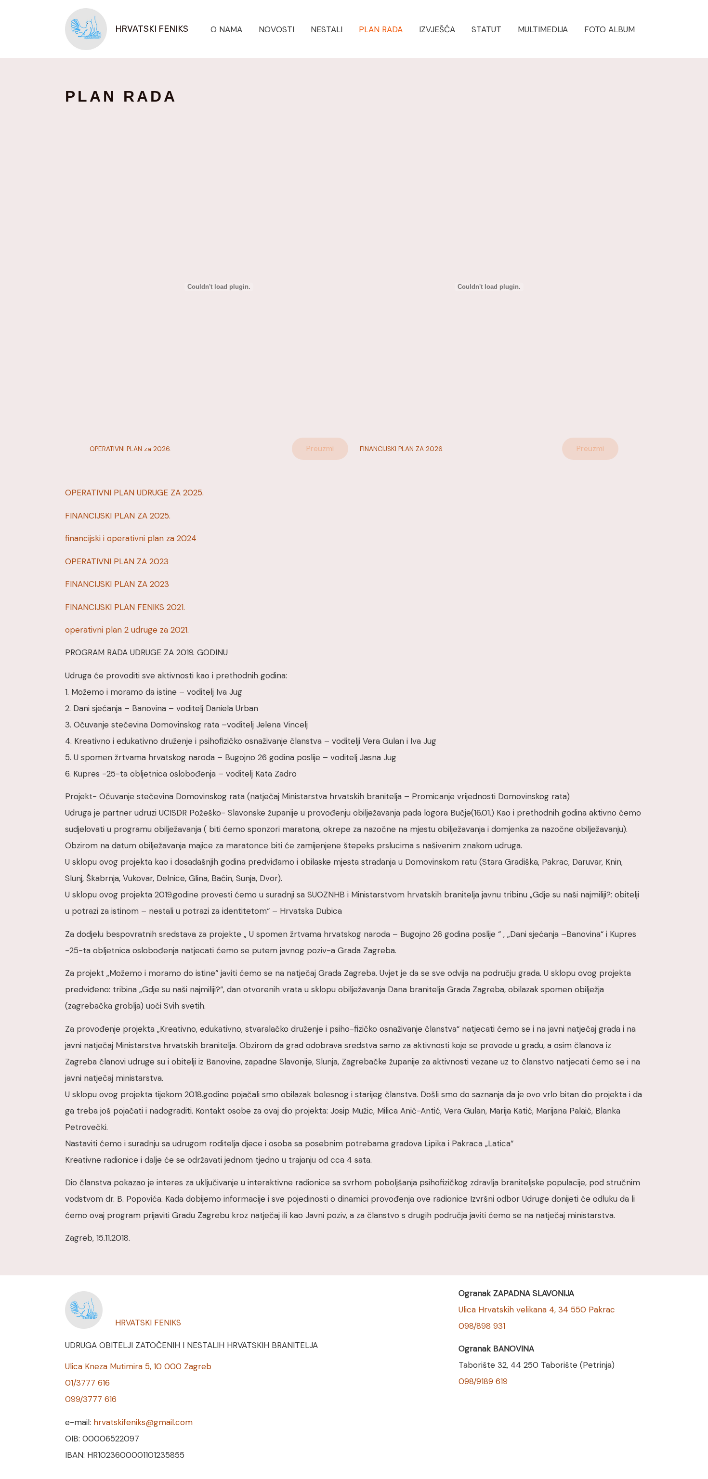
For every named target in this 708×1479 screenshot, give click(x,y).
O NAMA (226, 29)
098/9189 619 (483, 1381)
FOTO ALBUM (609, 29)
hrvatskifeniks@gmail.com (143, 1422)
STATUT (486, 29)
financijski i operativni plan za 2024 (131, 538)
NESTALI (326, 29)
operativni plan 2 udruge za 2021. (127, 629)
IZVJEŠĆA (437, 29)
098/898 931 (482, 1326)
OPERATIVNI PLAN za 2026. (130, 449)
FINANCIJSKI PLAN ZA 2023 (117, 584)
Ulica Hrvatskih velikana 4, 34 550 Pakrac (537, 1309)
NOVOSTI (276, 29)
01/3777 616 (87, 1382)
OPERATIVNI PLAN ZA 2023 (117, 561)
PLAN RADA (381, 29)
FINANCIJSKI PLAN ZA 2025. (117, 515)
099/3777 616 (91, 1399)
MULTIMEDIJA (543, 29)
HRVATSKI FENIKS (151, 29)
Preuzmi (320, 448)
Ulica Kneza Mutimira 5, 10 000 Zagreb (138, 1366)
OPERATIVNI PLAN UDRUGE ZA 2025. (134, 492)
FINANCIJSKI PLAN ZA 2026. (402, 449)
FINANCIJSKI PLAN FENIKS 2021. (125, 607)
